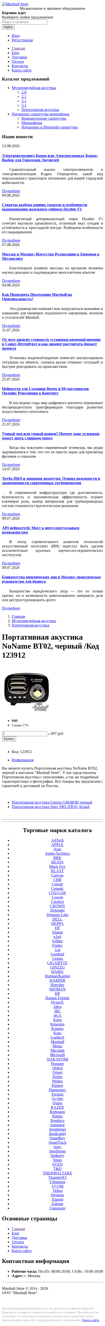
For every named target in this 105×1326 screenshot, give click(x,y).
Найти (8, 27)
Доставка (19, 57)
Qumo (57, 1103)
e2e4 (57, 937)
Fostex (57, 945)
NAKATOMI (57, 1059)
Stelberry (57, 1155)
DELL (57, 919)
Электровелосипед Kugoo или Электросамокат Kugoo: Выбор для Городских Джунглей (50, 158)
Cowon (57, 897)
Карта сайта (22, 70)
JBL (57, 1011)
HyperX (57, 1002)
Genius (57, 958)
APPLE (57, 845)
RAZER (57, 1107)
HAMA (57, 972)
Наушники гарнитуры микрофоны (40, 114)
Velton (57, 1191)
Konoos (57, 1028)
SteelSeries (57, 1151)
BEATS (57, 862)
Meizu (57, 1046)
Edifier (57, 941)
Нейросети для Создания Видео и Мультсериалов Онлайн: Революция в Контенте (45, 391)
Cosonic (57, 888)
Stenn (57, 1160)
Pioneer (57, 1085)
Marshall (57, 1042)
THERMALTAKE (57, 1173)
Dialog (57, 932)
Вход (16, 36)
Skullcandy (57, 1134)
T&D (57, 1169)
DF (57, 928)
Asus (57, 849)
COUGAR (57, 893)
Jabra (57, 1007)
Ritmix (57, 1116)
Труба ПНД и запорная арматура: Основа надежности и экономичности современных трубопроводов (51, 480)
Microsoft (57, 1055)
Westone (57, 1195)
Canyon (57, 875)
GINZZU (57, 967)
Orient (57, 1072)
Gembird (57, 954)
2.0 (23, 92)
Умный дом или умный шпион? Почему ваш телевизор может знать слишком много (51, 436)
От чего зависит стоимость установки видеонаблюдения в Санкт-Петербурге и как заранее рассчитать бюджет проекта (51, 343)
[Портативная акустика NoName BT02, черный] (26, 712)
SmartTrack (57, 1142)
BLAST (57, 871)
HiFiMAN (57, 989)
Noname (57, 1064)
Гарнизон (57, 1208)
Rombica (57, 1120)
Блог (16, 53)
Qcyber (57, 1099)
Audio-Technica (57, 853)
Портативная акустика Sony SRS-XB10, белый (51, 807)
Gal (57, 950)
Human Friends (57, 998)
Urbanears (57, 1182)
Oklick (57, 1068)
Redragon (57, 1112)
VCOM (57, 1186)
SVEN (57, 1164)
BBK (57, 858)
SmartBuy (57, 1138)
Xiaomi (57, 1199)
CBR (57, 880)
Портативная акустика (40, 110)
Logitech (57, 1037)
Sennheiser (57, 1129)
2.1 (23, 96)
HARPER (57, 980)
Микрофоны (31, 123)
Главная (18, 48)
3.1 (23, 101)
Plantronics (57, 1090)
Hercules (57, 985)
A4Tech (57, 840)
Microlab (57, 1050)
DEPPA (57, 923)
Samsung (57, 1125)
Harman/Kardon (57, 976)
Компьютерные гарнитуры (43, 118)
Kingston (57, 1024)
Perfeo (57, 1077)
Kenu (57, 1020)
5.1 (23, 105)
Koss (57, 1033)
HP (57, 993)
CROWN (57, 906)
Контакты (20, 66)
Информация (22, 760)
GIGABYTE (57, 963)
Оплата (18, 61)
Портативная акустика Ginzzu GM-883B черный (52, 802)
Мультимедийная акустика (34, 88)
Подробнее (11, 191)
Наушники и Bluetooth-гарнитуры (49, 127)
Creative (57, 901)
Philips (57, 1081)
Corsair (57, 884)
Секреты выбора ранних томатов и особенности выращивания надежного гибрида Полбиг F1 (44, 207)
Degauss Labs (57, 915)
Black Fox (57, 866)
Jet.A (57, 1015)
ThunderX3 (57, 1177)
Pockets (57, 1094)
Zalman (57, 1204)
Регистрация (22, 40)
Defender (57, 910)
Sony (57, 1147)
